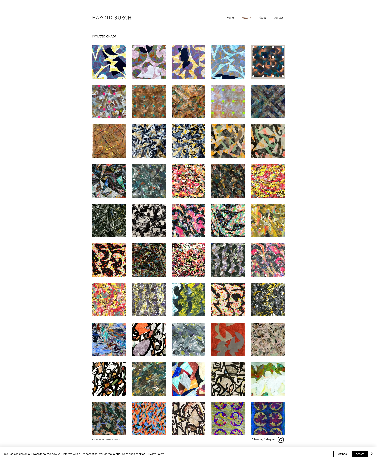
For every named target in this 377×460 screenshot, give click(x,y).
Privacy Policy (155, 454)
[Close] (372, 454)
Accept (360, 454)
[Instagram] (281, 440)
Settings (342, 454)
